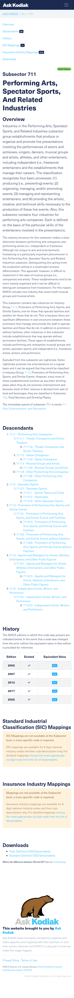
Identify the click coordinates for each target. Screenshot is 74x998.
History (7, 38)
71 (23, 14)
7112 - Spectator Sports (24, 484)
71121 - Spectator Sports (31, 488)
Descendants (13, 31)
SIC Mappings (13, 45)
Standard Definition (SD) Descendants (32, 855)
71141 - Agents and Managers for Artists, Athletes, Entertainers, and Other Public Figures (41, 568)
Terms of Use (29, 960)
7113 (14, 307)
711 (54, 682)
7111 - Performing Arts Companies (30, 434)
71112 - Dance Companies (32, 455)
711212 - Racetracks (35, 497)
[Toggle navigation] (66, 4)
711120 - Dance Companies (40, 459)
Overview (8, 24)
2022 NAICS (10, 14)
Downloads (9, 59)
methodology (59, 861)
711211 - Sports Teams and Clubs (43, 492)
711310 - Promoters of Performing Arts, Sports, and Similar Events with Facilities (45, 526)
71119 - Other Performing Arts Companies (42, 472)
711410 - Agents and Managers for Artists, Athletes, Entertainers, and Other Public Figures (44, 580)
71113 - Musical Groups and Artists (38, 463)
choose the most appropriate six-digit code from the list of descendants (36, 816)
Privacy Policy (11, 960)
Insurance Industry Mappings (23, 52)
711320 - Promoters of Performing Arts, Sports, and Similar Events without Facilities (47, 547)
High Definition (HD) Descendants (29, 851)
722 (5, 397)
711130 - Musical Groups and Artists (45, 467)
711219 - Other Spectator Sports (43, 501)
